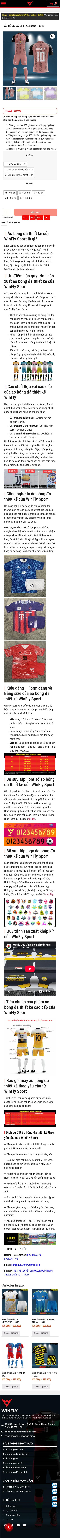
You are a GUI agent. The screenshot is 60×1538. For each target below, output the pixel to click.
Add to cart (35, 212)
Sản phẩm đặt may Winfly (19, 15)
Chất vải (29, 155)
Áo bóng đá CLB (37, 15)
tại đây (31, 818)
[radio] (15, 164)
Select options (11, 1333)
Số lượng (29, 184)
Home (4, 15)
